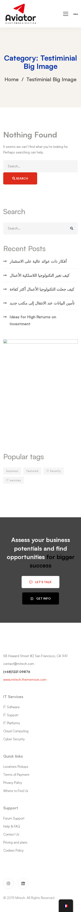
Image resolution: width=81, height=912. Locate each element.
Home (12, 79)
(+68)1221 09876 (16, 672)
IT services (13, 480)
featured (32, 471)
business (12, 471)
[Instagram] (8, 883)
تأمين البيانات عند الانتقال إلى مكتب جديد (42, 303)
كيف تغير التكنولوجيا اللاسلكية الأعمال (40, 275)
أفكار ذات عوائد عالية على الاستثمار (38, 261)
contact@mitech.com (18, 664)
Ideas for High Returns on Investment (33, 320)
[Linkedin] (23, 883)
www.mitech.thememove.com (24, 680)
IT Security (53, 471)
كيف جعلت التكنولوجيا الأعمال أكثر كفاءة (42, 289)
